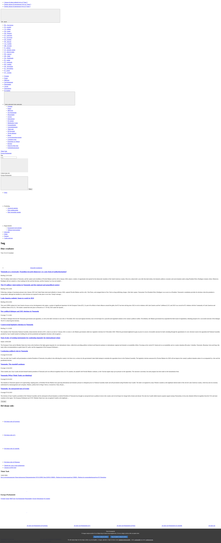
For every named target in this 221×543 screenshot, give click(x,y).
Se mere (3, 401)
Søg (2, 155)
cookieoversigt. (149, 540)
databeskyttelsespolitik (124, 540)
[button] (112, 200)
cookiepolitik (137, 540)
